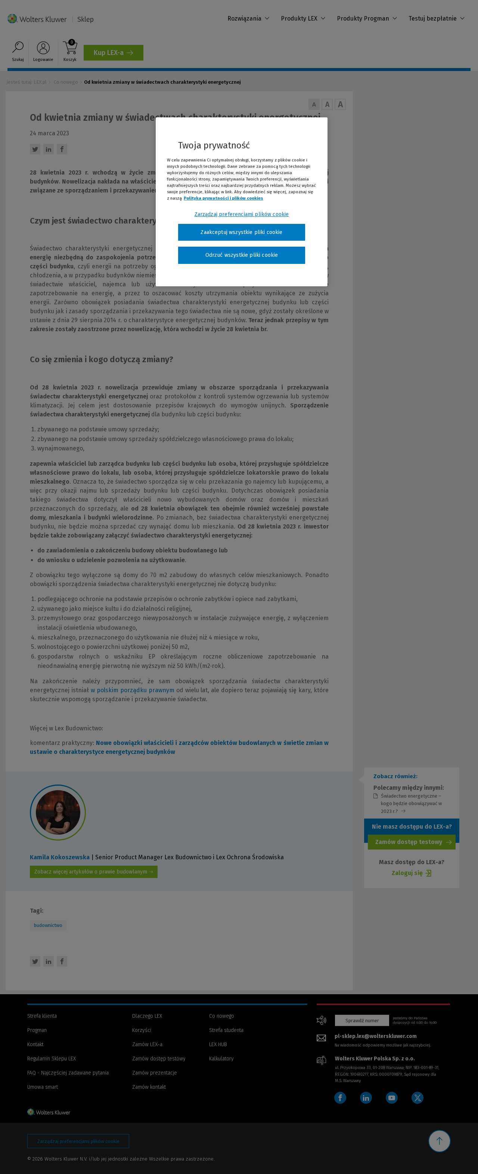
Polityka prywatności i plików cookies (223, 198)
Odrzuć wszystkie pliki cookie (241, 255)
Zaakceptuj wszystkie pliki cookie (241, 232)
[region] (242, 201)
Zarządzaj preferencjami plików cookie (242, 214)
